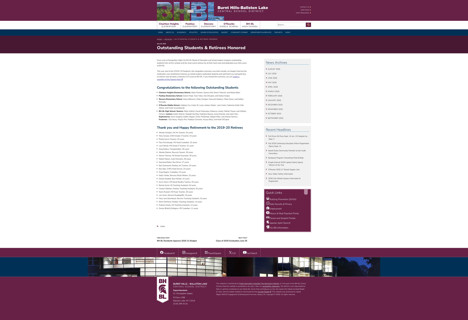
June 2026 (272, 78)
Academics (181, 32)
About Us (170, 32)
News (287, 32)
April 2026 (273, 87)
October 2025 (274, 113)
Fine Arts (278, 32)
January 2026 (274, 100)
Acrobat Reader (263, 292)
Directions (305, 10)
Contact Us (304, 7)
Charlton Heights (169, 25)
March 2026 (273, 91)
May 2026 (272, 82)
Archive (162, 226)
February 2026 (275, 96)
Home (160, 32)
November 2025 (275, 109)
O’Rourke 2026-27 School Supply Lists (284, 169)
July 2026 (272, 73)
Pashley (190, 25)
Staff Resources (302, 13)
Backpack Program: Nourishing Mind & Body (286, 158)
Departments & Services (261, 32)
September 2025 (275, 118)
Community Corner (239, 32)
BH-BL (250, 25)
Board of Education (209, 32)
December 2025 (275, 104)
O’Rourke (229, 25)
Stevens (208, 25)
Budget (224, 32)
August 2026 (274, 69)
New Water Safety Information (280, 174)
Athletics (193, 32)
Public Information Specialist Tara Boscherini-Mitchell (259, 283)
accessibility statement (271, 286)
